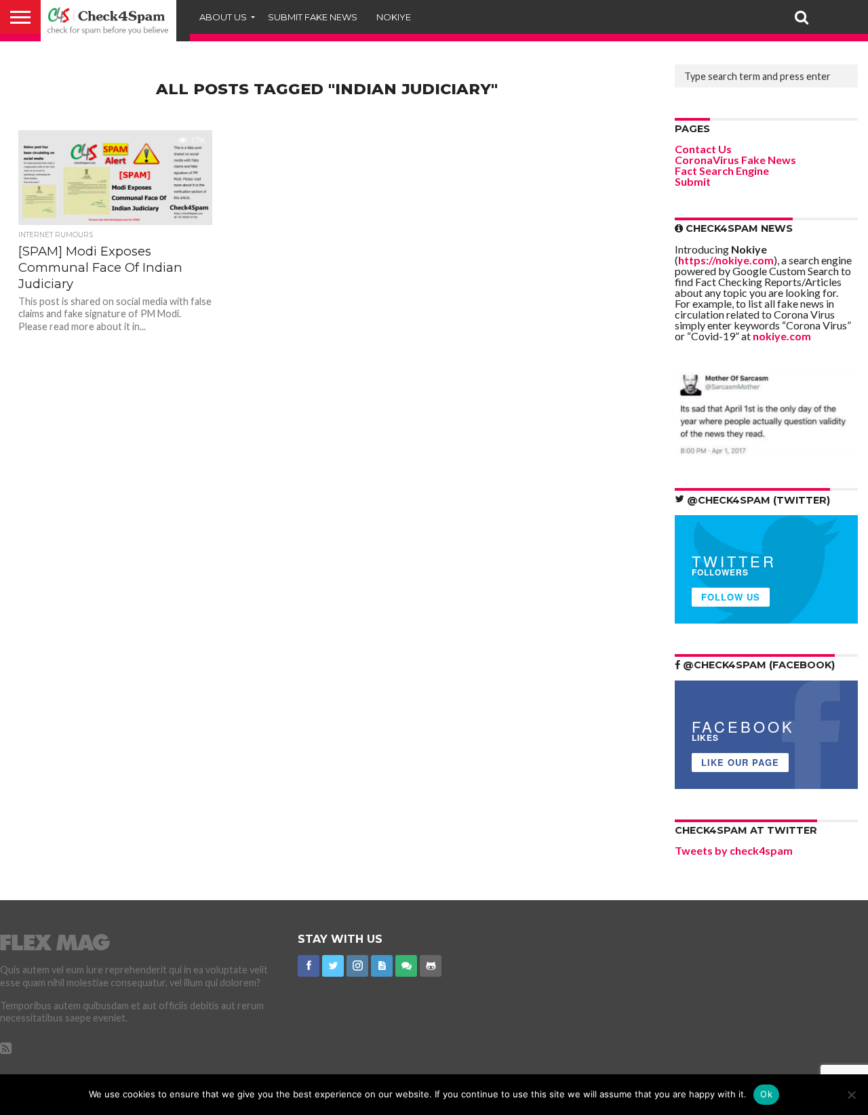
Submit (693, 181)
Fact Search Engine (722, 170)
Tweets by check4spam (734, 850)
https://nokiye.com (726, 260)
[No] (851, 1094)
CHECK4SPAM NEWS (738, 228)
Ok (766, 1094)
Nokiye (393, 17)
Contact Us (703, 148)
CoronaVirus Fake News (735, 159)
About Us (223, 17)
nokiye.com (782, 335)
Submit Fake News (312, 17)
